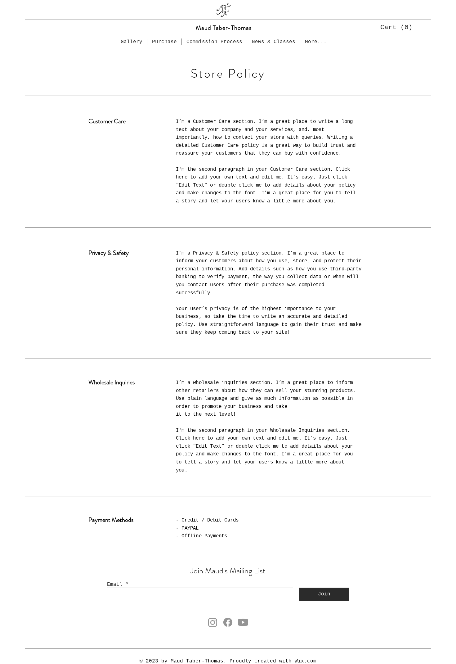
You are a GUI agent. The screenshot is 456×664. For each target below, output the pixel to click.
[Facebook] (228, 622)
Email (115, 584)
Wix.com (305, 661)
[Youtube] (243, 622)
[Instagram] (213, 622)
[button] (393, 27)
